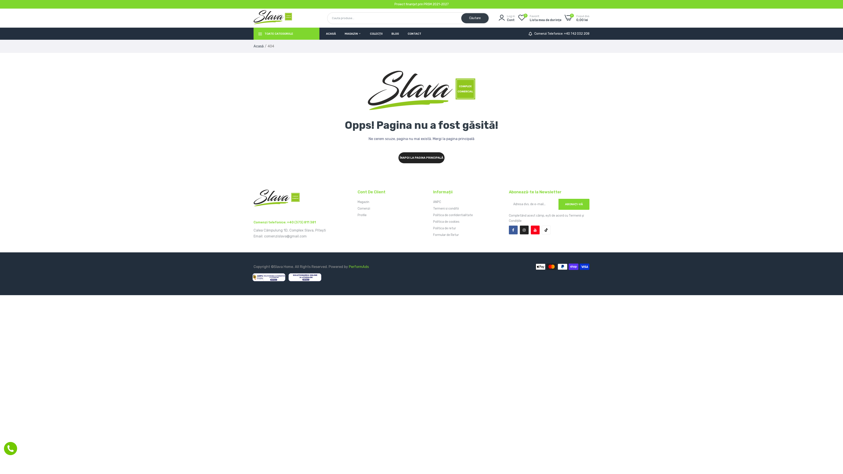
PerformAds (359, 267)
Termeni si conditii (446, 208)
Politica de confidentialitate (453, 215)
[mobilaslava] (273, 18)
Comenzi (364, 208)
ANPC (437, 202)
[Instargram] (524, 230)
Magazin (351, 33)
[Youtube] (535, 230)
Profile (362, 215)
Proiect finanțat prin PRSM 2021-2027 (421, 4)
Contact (414, 33)
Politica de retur (444, 228)
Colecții (376, 33)
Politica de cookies (446, 222)
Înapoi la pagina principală (421, 157)
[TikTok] (546, 230)
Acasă (331, 33)
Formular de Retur (446, 235)
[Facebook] (513, 230)
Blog (395, 33)
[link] (834, 442)
